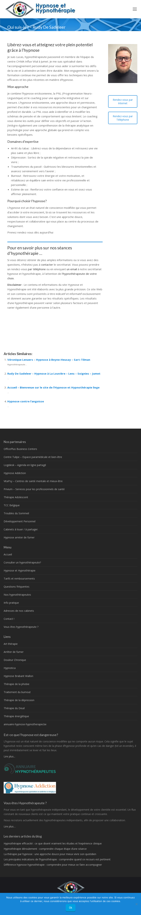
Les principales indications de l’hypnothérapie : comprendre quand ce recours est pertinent (57, 859)
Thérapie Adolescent (16, 497)
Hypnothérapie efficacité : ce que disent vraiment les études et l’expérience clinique (53, 843)
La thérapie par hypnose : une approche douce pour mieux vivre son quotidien (50, 854)
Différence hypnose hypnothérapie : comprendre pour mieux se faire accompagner (53, 864)
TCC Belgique (12, 505)
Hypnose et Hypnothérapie (19, 570)
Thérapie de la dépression (19, 700)
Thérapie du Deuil (14, 708)
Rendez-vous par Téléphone (123, 117)
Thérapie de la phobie (16, 684)
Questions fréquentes (16, 586)
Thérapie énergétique (16, 716)
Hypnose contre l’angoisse (25, 401)
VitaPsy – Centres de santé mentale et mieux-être (33, 481)
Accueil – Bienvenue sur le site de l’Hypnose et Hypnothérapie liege (53, 387)
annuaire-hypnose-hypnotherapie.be (25, 724)
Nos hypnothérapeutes (17, 594)
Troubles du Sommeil (16, 513)
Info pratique (11, 602)
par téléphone (37, 269)
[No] (136, 904)
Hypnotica (10, 668)
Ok (70, 907)
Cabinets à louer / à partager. (21, 529)
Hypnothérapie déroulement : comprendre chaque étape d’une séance (45, 848)
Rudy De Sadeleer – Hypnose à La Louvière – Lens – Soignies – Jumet (53, 373)
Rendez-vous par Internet (123, 101)
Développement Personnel (19, 521)
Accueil (8, 554)
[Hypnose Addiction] (30, 792)
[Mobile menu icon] (134, 9)
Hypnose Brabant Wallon (18, 676)
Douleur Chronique (15, 660)
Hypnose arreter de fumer (19, 537)
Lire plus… (10, 826)
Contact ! (9, 618)
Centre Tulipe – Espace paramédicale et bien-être (33, 457)
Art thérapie (11, 644)
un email (72, 269)
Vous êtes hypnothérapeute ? (21, 627)
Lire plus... (9, 756)
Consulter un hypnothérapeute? (22, 562)
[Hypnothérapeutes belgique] (30, 773)
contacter (47, 264)
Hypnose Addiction (15, 473)
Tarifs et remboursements (19, 578)
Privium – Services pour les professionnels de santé (34, 489)
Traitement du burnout (17, 692)
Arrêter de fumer (14, 652)
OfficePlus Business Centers (20, 449)
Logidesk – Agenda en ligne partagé (25, 465)
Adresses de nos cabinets (19, 610)
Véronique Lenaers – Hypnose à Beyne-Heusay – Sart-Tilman (48, 359)
